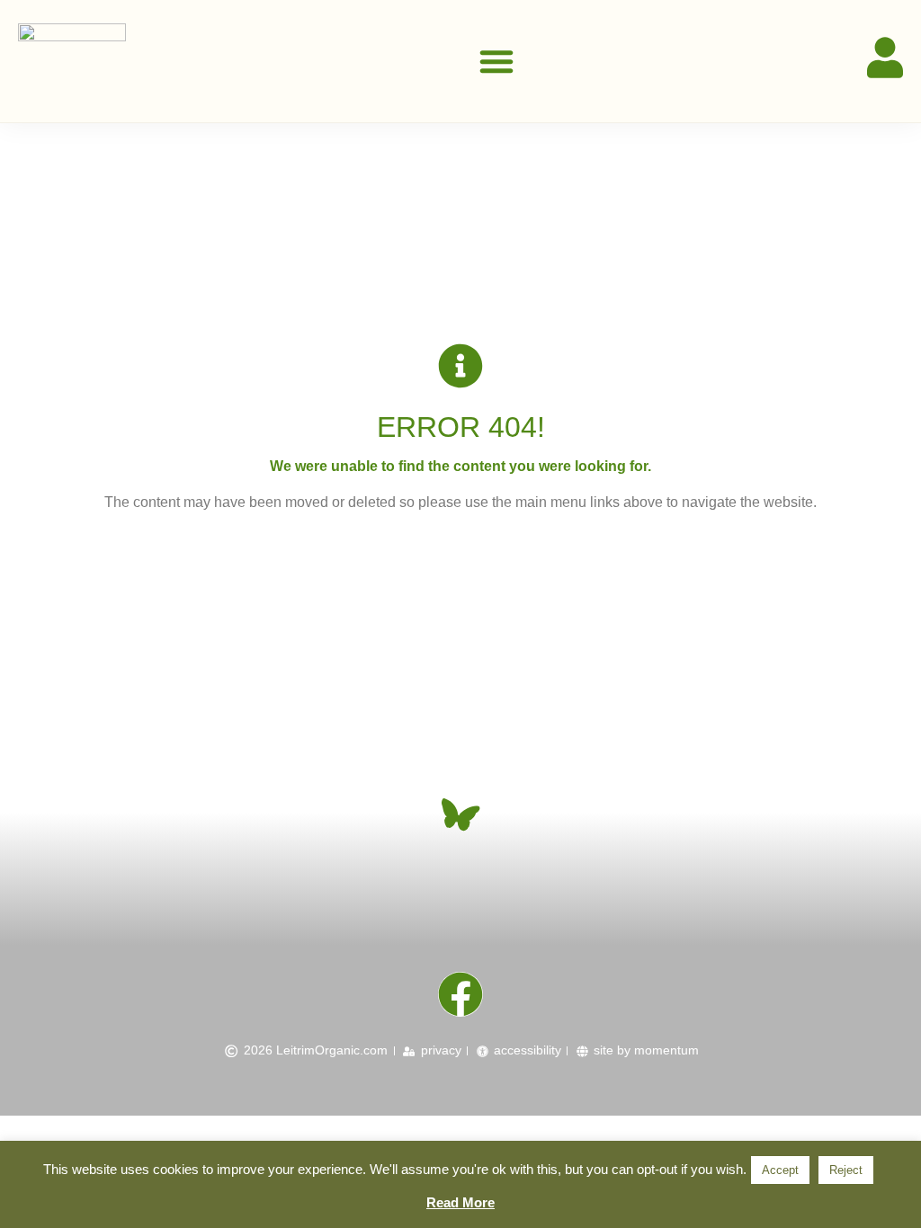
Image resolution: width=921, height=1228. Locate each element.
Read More (460, 1202)
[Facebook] (460, 994)
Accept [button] (780, 1170)
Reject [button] (846, 1170)
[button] (496, 61)
